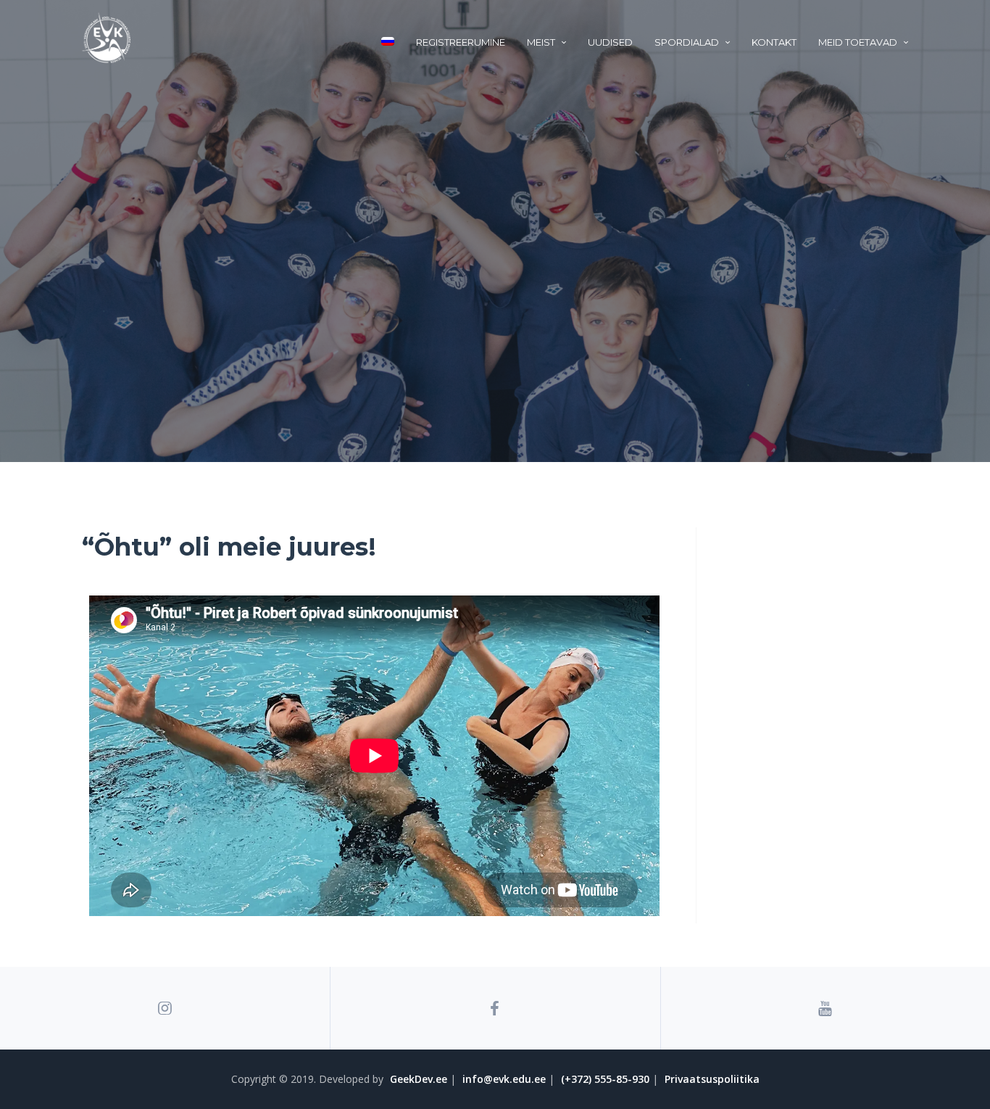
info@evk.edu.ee (504, 1079)
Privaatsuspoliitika (712, 1079)
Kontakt (774, 42)
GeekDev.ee (418, 1079)
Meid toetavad (857, 42)
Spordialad (686, 42)
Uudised (610, 42)
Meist (541, 42)
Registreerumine (460, 42)
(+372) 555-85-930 (605, 1079)
